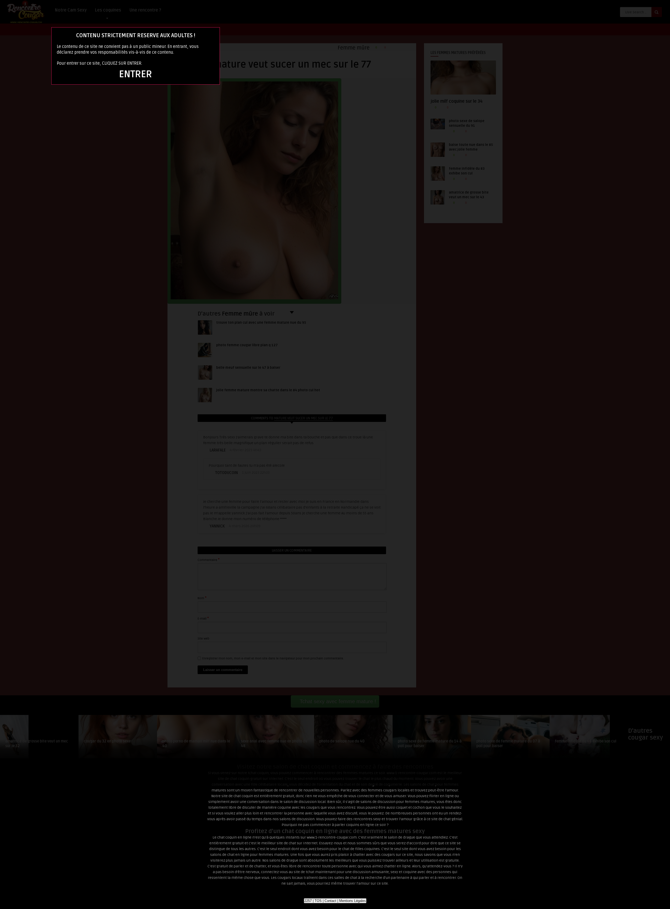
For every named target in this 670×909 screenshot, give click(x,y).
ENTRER (135, 74)
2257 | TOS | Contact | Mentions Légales (335, 901)
